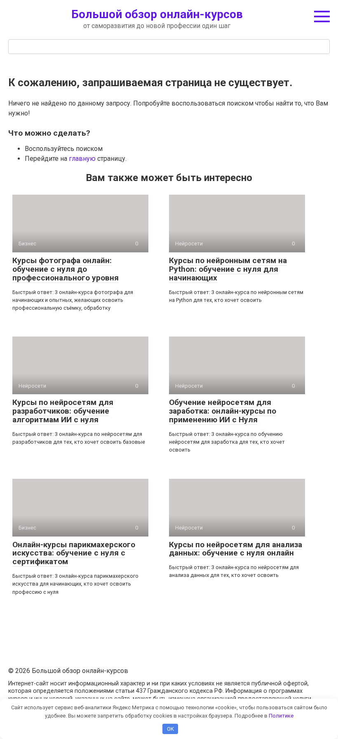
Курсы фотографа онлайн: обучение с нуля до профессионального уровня (65, 269)
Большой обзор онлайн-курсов (157, 14)
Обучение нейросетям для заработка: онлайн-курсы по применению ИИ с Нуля (222, 411)
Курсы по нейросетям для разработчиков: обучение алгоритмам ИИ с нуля (62, 411)
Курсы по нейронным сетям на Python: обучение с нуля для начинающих (228, 269)
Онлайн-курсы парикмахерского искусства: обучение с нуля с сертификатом (73, 553)
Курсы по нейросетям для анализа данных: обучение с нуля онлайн (235, 549)
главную (82, 158)
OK (170, 729)
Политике (281, 716)
